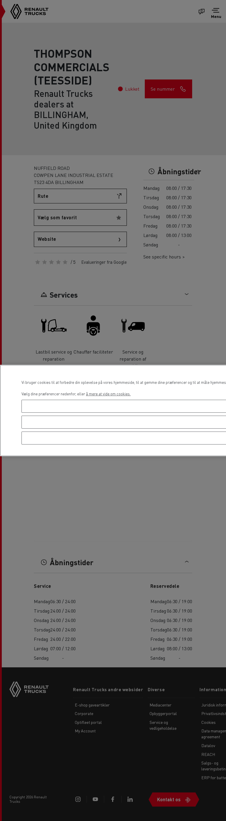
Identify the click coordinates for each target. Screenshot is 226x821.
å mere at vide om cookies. (108, 393)
